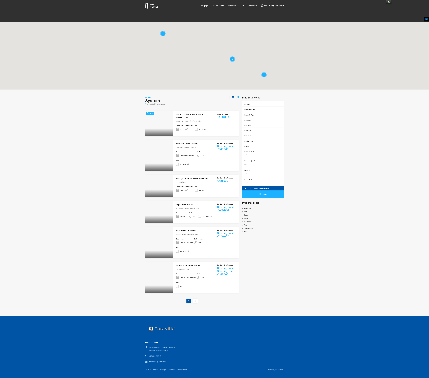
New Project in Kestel (186, 231)
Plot (245, 212)
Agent (246, 146)
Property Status (250, 110)
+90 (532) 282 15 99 (274, 5)
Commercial (248, 228)
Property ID (248, 180)
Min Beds (247, 120)
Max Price (247, 136)
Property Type (249, 115)
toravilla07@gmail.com (157, 362)
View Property (159, 131)
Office (246, 218)
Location (247, 104)
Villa (245, 232)
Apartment (248, 208)
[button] (259, 67)
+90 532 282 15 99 (156, 356)
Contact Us (252, 6)
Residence (248, 222)
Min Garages (248, 141)
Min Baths (247, 125)
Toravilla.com (182, 370)
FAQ (242, 6)
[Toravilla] (152, 8)
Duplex (246, 215)
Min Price (247, 130)
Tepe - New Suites (184, 204)
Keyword (247, 170)
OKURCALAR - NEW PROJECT (189, 265)
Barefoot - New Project (187, 143)
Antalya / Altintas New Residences (192, 178)
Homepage (204, 6)
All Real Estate (218, 6)
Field (245, 225)
